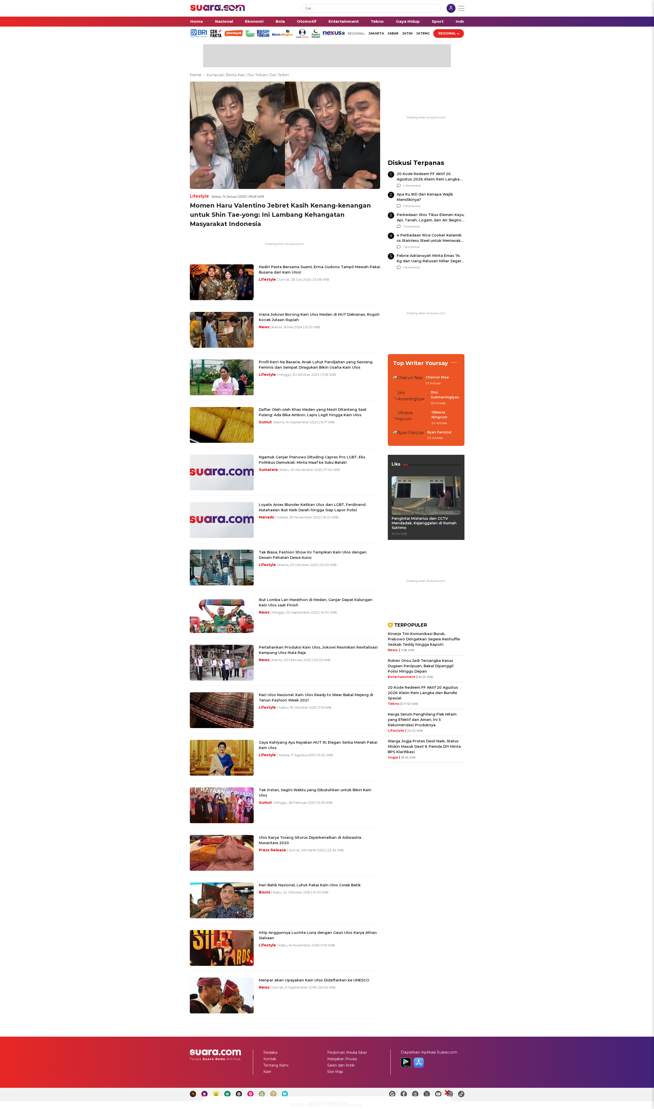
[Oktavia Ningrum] (410, 418)
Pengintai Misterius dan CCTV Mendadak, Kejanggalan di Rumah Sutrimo (424, 523)
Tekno (377, 21)
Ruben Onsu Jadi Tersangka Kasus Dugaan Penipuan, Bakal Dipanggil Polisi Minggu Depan (420, 666)
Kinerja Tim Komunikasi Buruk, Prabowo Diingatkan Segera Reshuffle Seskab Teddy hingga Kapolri (424, 639)
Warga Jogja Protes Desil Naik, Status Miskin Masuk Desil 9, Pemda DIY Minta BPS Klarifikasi (424, 746)
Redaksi (270, 1052)
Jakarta (376, 33)
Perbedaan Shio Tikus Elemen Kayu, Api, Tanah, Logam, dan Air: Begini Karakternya (430, 220)
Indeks (463, 21)
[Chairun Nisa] (408, 380)
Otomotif (306, 21)
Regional (447, 33)
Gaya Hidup (408, 21)
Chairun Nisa (437, 377)
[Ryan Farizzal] (408, 435)
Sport (437, 21)
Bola (280, 21)
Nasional (224, 21)
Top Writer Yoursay (420, 363)
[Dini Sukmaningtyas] (410, 398)
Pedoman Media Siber (347, 1052)
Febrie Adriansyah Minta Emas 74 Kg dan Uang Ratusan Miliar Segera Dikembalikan (430, 261)
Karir (267, 1071)
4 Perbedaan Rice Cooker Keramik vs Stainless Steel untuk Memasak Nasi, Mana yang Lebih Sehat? (429, 240)
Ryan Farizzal (439, 432)
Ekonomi (254, 21)
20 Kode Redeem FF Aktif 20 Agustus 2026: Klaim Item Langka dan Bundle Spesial (428, 179)
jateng (423, 33)
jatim (407, 33)
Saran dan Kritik (341, 1065)
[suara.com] (218, 9)
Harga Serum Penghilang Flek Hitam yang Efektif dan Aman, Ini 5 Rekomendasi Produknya (422, 719)
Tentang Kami (275, 1065)
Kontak (269, 1059)
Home (196, 21)
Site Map (335, 1071)
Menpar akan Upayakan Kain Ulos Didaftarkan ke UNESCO (314, 980)
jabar (393, 33)
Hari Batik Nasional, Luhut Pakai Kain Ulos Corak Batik (310, 885)
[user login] (451, 8)
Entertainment (344, 21)
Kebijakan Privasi (342, 1059)
